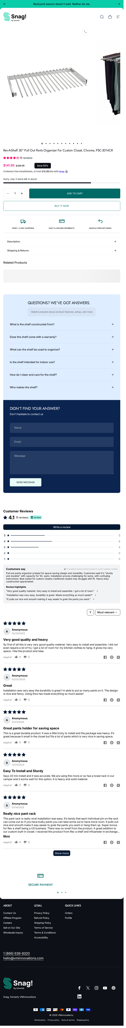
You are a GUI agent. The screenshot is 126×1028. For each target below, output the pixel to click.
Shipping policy (83, 1020)
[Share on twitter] (118, 657)
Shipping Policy (42, 922)
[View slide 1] (58, 892)
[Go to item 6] (62, 144)
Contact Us (9, 913)
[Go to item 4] (54, 144)
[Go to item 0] (42, 144)
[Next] (119, 4)
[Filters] (90, 612)
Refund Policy (41, 917)
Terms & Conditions (45, 932)
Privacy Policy (41, 913)
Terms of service (68, 1020)
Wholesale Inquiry (13, 932)
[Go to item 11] (82, 144)
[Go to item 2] (46, 144)
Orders (69, 913)
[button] (11, 157)
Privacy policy (53, 1020)
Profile (68, 917)
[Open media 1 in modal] (85, 31)
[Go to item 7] (66, 144)
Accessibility (41, 937)
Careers (7, 922)
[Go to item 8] (70, 144)
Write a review (62, 527)
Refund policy (40, 1020)
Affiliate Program (12, 917)
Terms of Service (43, 927)
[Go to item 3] (50, 144)
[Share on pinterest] (112, 657)
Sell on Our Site (11, 927)
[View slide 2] (62, 892)
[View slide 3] (66, 892)
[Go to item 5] (58, 144)
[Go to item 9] (74, 144)
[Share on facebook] (105, 657)
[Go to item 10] (78, 144)
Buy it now (62, 205)
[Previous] (4, 4)
